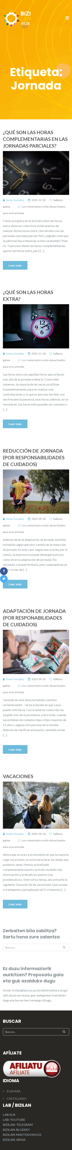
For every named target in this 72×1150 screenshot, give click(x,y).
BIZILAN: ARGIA (14, 1139)
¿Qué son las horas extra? (28, 295)
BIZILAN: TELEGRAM (18, 1124)
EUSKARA (14, 1091)
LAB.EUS (9, 1114)
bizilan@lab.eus (22, 990)
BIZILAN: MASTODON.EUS (22, 1134)
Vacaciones (18, 776)
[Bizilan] (17, 18)
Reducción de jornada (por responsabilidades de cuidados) (34, 457)
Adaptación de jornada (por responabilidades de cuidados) (34, 617)
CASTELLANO (16, 1098)
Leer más (15, 265)
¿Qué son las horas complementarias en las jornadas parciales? (35, 139)
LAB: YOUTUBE (14, 1119)
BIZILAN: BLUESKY (16, 1129)
